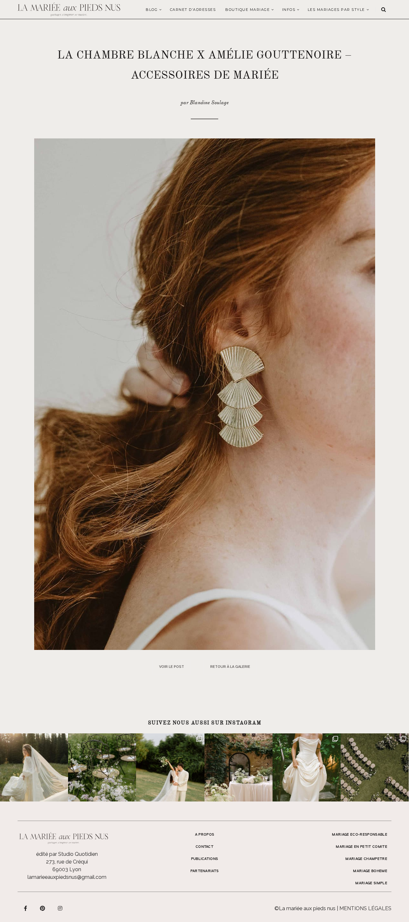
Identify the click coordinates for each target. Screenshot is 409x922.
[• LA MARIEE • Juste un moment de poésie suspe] (34, 767)
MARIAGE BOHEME (370, 871)
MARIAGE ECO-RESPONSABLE (359, 834)
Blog (152, 9)
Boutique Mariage (247, 9)
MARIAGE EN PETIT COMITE (361, 847)
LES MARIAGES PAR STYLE (336, 9)
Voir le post (171, 667)
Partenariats (204, 871)
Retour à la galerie (230, 667)
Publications (204, 859)
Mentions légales (365, 908)
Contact (204, 847)
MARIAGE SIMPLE (371, 883)
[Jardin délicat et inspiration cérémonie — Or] (375, 767)
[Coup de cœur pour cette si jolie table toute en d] (238, 767)
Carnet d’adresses (193, 9)
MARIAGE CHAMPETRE (366, 859)
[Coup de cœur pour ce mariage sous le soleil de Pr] (307, 767)
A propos (204, 834)
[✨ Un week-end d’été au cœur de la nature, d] (170, 767)
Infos (289, 9)
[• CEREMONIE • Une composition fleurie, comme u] (102, 767)
